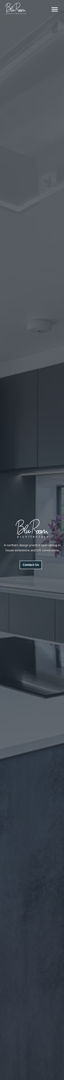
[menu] (55, 9)
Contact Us (31, 565)
